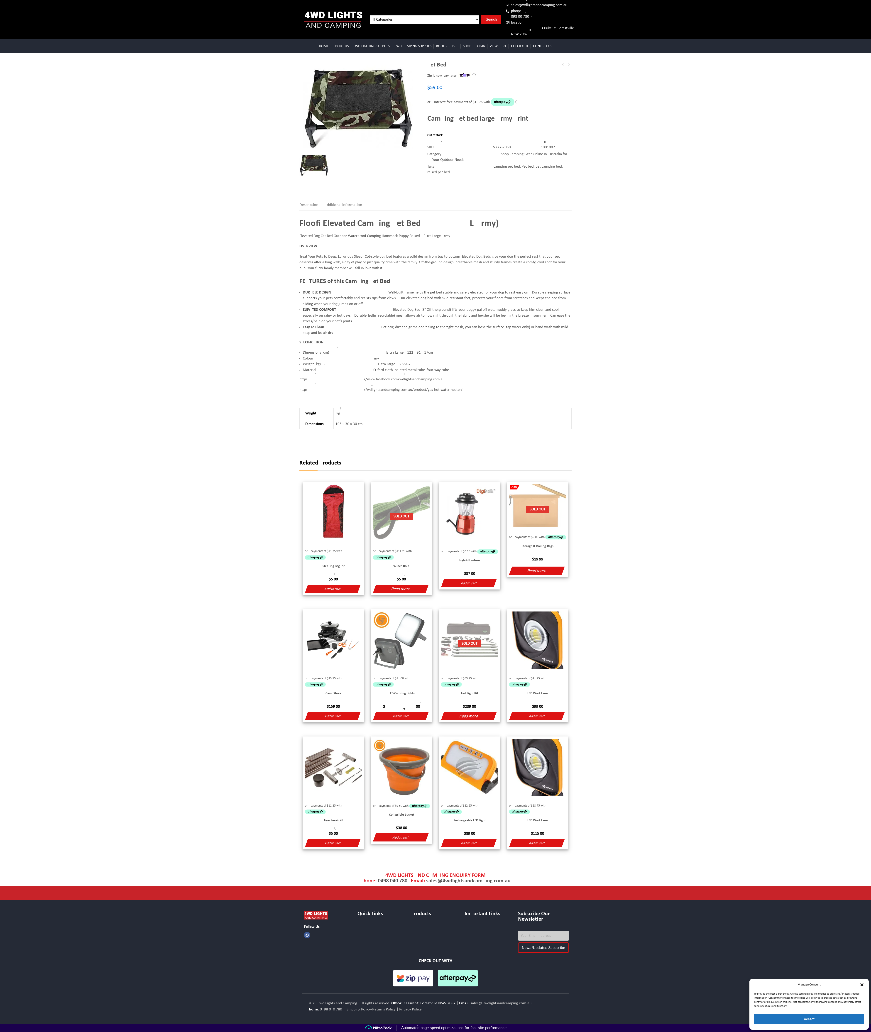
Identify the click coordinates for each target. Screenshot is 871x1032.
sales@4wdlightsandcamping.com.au (539, 5)
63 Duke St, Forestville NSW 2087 (542, 31)
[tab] (311, 205)
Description (308, 205)
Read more (401, 589)
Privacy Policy (410, 1009)
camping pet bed (507, 167)
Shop (467, 46)
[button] (862, 985)
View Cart (498, 46)
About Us (341, 46)
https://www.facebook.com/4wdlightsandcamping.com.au (372, 379)
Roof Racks (445, 46)
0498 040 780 (520, 17)
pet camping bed (549, 167)
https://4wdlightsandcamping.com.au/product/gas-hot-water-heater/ (380, 390)
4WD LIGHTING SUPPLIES (371, 46)
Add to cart (332, 589)
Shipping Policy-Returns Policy (371, 1009)
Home (324, 46)
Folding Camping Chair (568, 64)
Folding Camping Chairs (562, 64)
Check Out (519, 46)
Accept (809, 1019)
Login (480, 46)
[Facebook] (307, 935)
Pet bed (528, 167)
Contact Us (542, 46)
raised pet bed (438, 172)
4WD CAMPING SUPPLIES (412, 46)
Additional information (343, 205)
